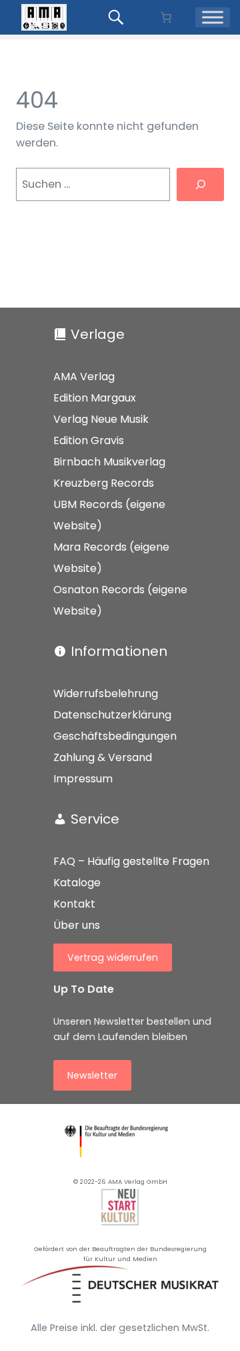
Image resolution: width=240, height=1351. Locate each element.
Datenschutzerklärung (112, 714)
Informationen (119, 651)
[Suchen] (200, 184)
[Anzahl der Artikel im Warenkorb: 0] (166, 17)
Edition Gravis (88, 440)
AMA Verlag (84, 376)
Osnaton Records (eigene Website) (120, 600)
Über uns (76, 925)
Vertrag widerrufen (112, 957)
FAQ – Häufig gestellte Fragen (131, 861)
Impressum (83, 778)
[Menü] (212, 17)
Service (95, 819)
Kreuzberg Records (103, 483)
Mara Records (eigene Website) (111, 557)
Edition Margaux (94, 397)
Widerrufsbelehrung (105, 693)
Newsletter (92, 1075)
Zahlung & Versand (102, 757)
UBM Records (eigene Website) (109, 515)
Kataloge (77, 882)
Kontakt (74, 904)
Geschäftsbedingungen (115, 736)
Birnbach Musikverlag (109, 461)
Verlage (98, 334)
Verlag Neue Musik (101, 419)
